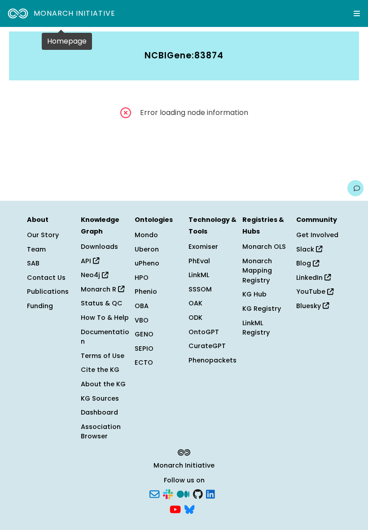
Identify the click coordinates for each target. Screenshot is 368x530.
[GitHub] (198, 493)
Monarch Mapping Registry (257, 270)
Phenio (146, 291)
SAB (33, 263)
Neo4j (91, 274)
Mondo (146, 234)
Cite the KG (100, 369)
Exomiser (203, 246)
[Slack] (168, 493)
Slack (306, 249)
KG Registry (261, 308)
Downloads (99, 246)
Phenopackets (212, 360)
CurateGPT (207, 345)
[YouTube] (175, 508)
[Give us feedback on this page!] (355, 188)
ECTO (144, 362)
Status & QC (102, 303)
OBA (142, 305)
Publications (48, 291)
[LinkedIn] (210, 493)
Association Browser (101, 431)
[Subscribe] (154, 493)
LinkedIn (310, 277)
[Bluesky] (189, 508)
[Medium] (183, 493)
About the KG (103, 384)
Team (36, 249)
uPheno (147, 263)
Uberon (147, 249)
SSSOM (200, 289)
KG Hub (254, 294)
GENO (144, 334)
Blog (304, 263)
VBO (142, 320)
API (87, 260)
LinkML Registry (256, 327)
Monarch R (99, 289)
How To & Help (105, 317)
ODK (195, 317)
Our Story (43, 234)
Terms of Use (102, 355)
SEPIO (144, 348)
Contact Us (46, 277)
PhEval (199, 260)
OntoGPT (203, 331)
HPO (142, 277)
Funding (40, 305)
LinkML (198, 274)
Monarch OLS (264, 246)
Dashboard (99, 412)
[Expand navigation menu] (357, 13)
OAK (195, 303)
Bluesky (309, 305)
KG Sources (100, 398)
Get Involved (317, 234)
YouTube (311, 291)
